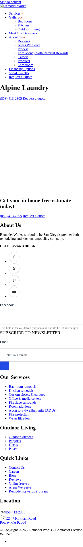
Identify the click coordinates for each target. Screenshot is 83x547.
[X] (14, 273)
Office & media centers (25, 398)
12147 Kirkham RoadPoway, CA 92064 (18, 520)
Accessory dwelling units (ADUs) (32, 410)
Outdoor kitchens (21, 437)
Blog (12, 475)
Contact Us (17, 467)
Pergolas (15, 441)
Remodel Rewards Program (28, 491)
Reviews (15, 479)
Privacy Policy (19, 541)
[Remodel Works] (13, 6)
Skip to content (10, 2)
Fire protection (19, 414)
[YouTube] (14, 296)
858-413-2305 (15, 512)
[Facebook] (14, 261)
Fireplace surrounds (22, 402)
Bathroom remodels (22, 386)
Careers (14, 471)
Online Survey (19, 483)
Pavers (13, 449)
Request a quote (34, 98)
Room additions (20, 406)
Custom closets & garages (27, 394)
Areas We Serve (20, 487)
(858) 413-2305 (11, 98)
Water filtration (19, 418)
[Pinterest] (14, 285)
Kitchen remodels (21, 390)
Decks (13, 445)
